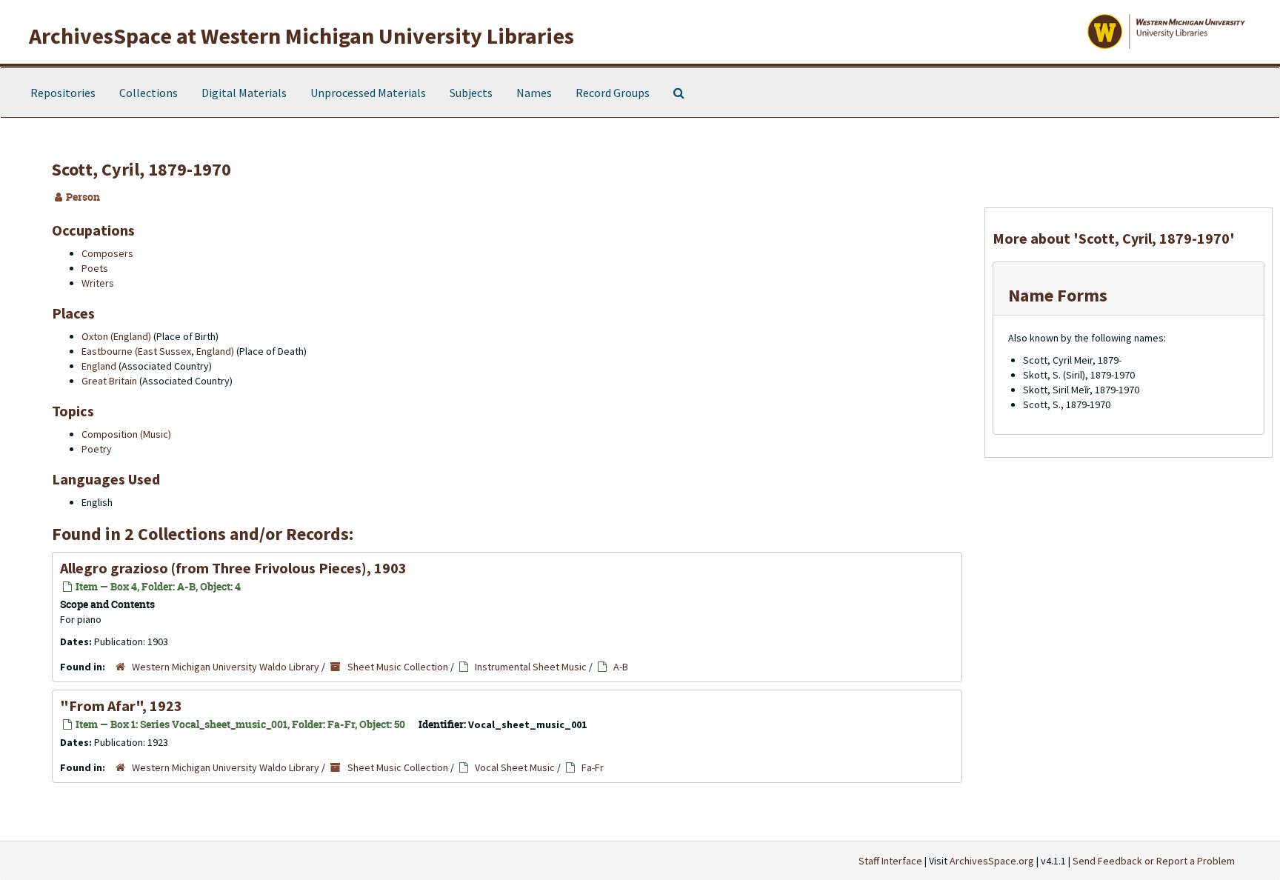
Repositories (63, 92)
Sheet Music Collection (397, 666)
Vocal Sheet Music (515, 767)
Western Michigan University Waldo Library (225, 666)
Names (534, 92)
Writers (97, 283)
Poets (94, 268)
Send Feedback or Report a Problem (1154, 860)
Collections (148, 92)
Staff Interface (890, 860)
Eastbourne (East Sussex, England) (157, 351)
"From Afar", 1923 (121, 705)
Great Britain (109, 380)
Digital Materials (244, 92)
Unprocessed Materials (368, 92)
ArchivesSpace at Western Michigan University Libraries (301, 35)
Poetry (96, 449)
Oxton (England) (116, 336)
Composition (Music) (126, 434)
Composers (107, 253)
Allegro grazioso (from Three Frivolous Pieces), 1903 (233, 568)
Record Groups (613, 92)
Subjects (471, 92)
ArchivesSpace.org (992, 860)
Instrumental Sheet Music (531, 666)
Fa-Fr (592, 767)
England (98, 366)
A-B (620, 666)
